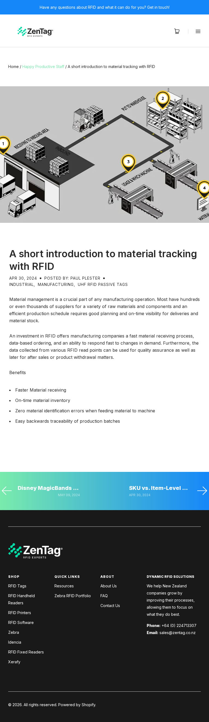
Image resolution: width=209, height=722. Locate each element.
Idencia (14, 642)
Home (13, 66)
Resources (64, 586)
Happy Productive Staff (43, 66)
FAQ (104, 595)
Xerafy (14, 661)
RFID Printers (19, 612)
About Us (108, 586)
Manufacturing (56, 284)
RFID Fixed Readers (26, 652)
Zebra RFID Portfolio (72, 595)
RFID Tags (17, 586)
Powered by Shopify (76, 704)
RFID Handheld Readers (21, 599)
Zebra (13, 632)
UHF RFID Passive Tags (103, 284)
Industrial (21, 284)
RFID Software (21, 622)
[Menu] (194, 31)
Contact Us (110, 605)
